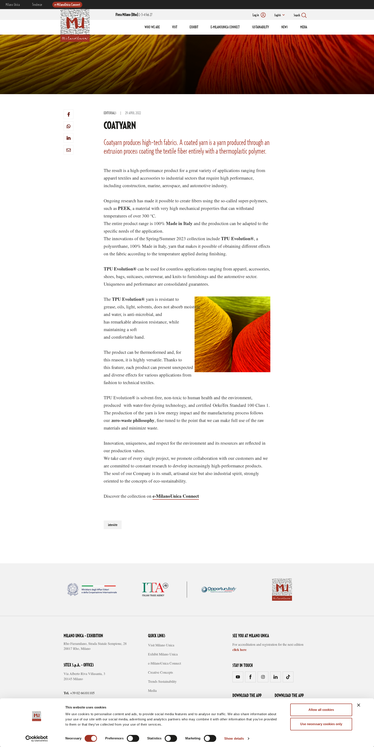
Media (152, 690)
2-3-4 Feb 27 (134, 15)
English (277, 15)
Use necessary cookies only (321, 724)
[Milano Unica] (75, 25)
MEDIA (303, 27)
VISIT (174, 27)
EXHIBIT (194, 27)
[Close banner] (358, 705)
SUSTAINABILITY (260, 27)
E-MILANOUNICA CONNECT (225, 27)
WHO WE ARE (152, 27)
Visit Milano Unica (161, 645)
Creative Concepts (160, 672)
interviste (112, 525)
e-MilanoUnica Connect (67, 4)
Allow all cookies (321, 710)
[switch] (133, 738)
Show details (234, 738)
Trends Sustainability (162, 681)
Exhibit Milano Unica (163, 654)
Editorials (110, 113)
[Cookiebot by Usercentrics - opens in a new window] (37, 738)
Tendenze (37, 4)
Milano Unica (13, 4)
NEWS (284, 27)
